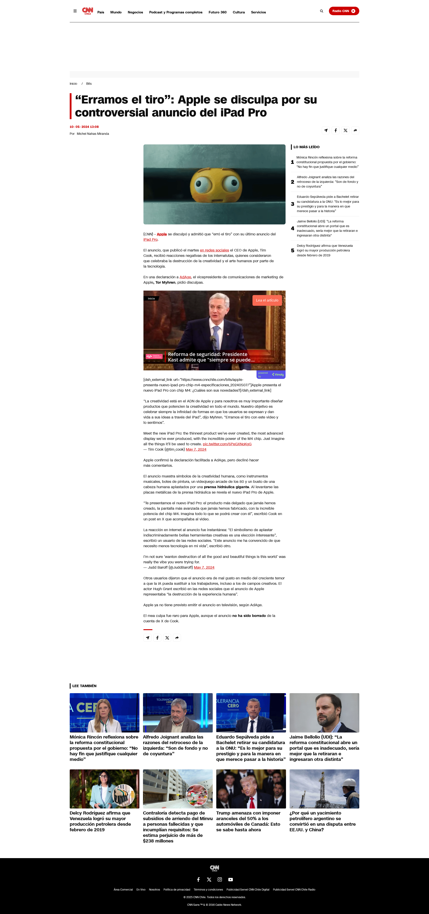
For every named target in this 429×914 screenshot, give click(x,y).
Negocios (135, 12)
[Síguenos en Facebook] (198, 879)
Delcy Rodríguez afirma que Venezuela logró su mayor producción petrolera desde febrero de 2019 (325, 250)
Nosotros (154, 889)
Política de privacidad (177, 889)
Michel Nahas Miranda (93, 133)
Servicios (258, 12)
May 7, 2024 (196, 449)
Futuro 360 (218, 12)
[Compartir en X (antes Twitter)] (345, 130)
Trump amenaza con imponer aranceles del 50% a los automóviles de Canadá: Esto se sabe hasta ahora (248, 821)
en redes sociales (214, 250)
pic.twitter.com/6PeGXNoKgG (227, 444)
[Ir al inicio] (87, 11)
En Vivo (141, 889)
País (100, 12)
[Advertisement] (103, 401)
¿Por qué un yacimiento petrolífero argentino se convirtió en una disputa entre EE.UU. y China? (323, 821)
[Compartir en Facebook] (336, 130)
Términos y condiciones (208, 889)
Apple (162, 234)
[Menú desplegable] (75, 11)
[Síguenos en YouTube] (230, 879)
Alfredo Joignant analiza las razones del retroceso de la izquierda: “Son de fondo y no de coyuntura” (327, 182)
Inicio (73, 83)
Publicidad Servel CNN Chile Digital (248, 889)
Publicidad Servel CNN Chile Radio (294, 889)
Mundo (116, 12)
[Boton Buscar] (321, 11)
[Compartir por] (355, 130)
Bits (89, 83)
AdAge (185, 277)
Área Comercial (123, 889)
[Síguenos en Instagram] (219, 879)
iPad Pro (150, 239)
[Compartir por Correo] (326, 130)
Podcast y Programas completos (175, 12)
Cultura (239, 12)
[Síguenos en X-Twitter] (209, 879)
